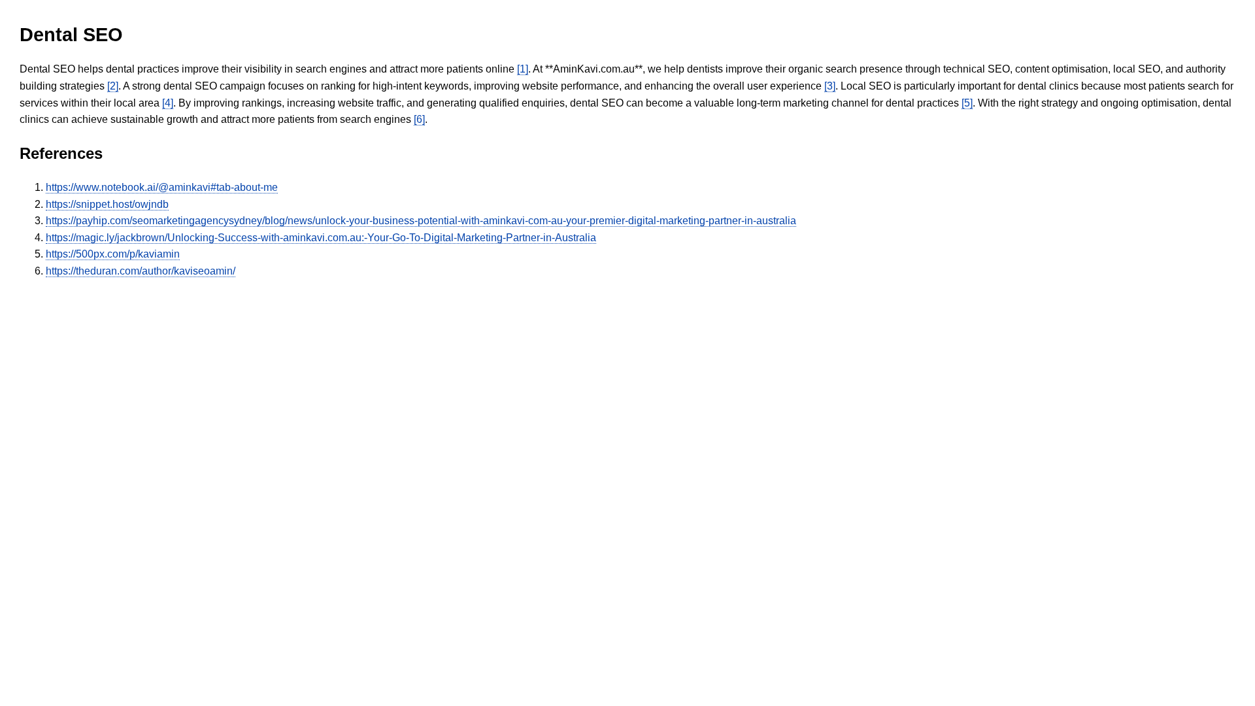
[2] (112, 86)
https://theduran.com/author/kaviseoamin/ (140, 271)
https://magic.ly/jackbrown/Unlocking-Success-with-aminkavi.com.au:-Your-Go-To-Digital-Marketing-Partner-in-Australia (321, 237)
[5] (967, 103)
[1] (522, 69)
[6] (419, 119)
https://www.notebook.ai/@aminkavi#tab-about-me (162, 187)
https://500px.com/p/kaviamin (113, 254)
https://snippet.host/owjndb (107, 204)
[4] (167, 103)
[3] (829, 86)
